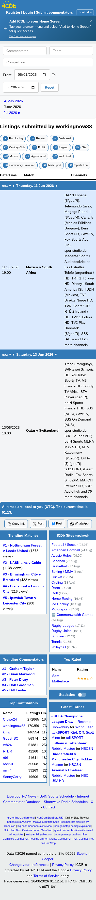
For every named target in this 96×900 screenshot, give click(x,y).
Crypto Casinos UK (60, 838)
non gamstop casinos (68, 834)
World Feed (84, 727)
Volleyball (58, 647)
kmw (6, 732)
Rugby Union (61, 631)
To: (54, 75)
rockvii (8, 764)
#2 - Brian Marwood (18, 674)
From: (7, 75)
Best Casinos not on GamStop (34, 830)
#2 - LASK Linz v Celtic (22, 563)
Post (40, 523)
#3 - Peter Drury (15, 679)
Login (28, 12)
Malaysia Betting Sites (46, 821)
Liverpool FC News (21, 796)
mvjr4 (7, 770)
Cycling (57, 582)
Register (13, 12)
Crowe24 (10, 719)
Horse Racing (62, 598)
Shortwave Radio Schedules (66, 802)
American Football (65, 550)
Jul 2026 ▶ (12, 113)
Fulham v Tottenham (68, 743)
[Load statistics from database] (82, 695)
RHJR (7, 751)
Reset (49, 87)
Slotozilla (8, 830)
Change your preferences (29, 865)
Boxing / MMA (62, 572)
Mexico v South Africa (39, 270)
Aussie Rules (61, 555)
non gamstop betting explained (72, 826)
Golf (54, 593)
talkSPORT (74, 738)
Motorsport (59, 609)
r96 (5, 757)
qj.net (57, 830)
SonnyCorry (12, 776)
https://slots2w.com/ (19, 821)
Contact (49, 807)
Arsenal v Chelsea (66, 770)
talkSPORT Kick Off (67, 732)
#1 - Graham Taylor (18, 669)
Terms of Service (46, 876)
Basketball (59, 566)
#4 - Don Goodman (18, 685)
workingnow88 (14, 725)
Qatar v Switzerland (42, 430)
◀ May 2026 (13, 101)
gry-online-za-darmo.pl (20, 817)
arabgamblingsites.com (39, 834)
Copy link (18, 523)
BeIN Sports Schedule (57, 796)
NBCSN (87, 748)
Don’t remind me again (22, 36)
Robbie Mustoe (63, 748)
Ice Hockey (60, 604)
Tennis (56, 642)
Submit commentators (54, 12)
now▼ (7, 186)
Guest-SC (10, 738)
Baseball (58, 561)
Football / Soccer (64, 545)
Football (85, 12)
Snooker (57, 636)
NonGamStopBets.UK (50, 817)
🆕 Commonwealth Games (72, 615)
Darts (55, 588)
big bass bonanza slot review (34, 826)
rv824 (7, 745)
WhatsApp (82, 523)
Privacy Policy (62, 865)
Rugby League (62, 625)
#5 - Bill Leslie (14, 690)
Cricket (56, 577)
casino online (39, 838)
